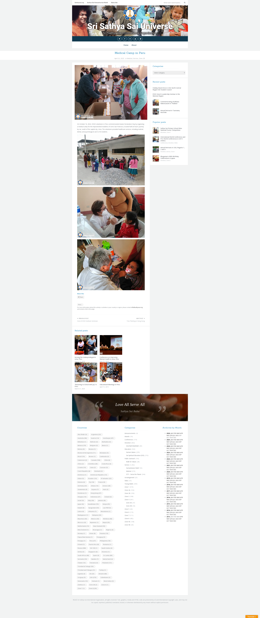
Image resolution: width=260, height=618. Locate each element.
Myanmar (94, 522)
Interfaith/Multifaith (132, 446)
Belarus (82, 445)
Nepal (106, 522)
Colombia (93, 464)
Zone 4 (127, 500)
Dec (174, 444)
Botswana (104, 453)
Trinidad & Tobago (85, 566)
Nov (171, 444)
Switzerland (108, 559)
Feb (174, 433)
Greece (106, 486)
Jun (171, 435)
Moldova (107, 519)
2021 (168, 465)
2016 (168, 497)
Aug (177, 435)
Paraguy (81, 541)
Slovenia (106, 552)
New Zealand (99, 526)
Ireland (108, 497)
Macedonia (105, 511)
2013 (168, 517)
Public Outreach (130, 459)
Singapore (93, 552)
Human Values (131, 452)
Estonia (81, 482)
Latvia (81, 511)
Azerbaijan (108, 438)
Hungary (82, 497)
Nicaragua (97, 530)
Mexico (95, 519)
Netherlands (83, 526)
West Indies (109, 581)
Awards (127, 436)
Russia (82, 548)
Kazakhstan (93, 504)
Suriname (82, 559)
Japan (81, 504)
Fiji (91, 482)
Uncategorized (129, 477)
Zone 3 (127, 496)
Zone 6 (104, 585)
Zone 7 (81, 588)
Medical (129, 58)
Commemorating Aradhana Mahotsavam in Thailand (169, 102)
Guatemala (82, 489)
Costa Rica (106, 464)
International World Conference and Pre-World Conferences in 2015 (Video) (172, 139)
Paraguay (101, 537)
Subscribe (114, 2)
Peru (79, 304)
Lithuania (92, 511)
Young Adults (129, 484)
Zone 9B (127, 525)
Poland (81, 544)
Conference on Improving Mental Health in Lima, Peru (109, 358)
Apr (181, 433)
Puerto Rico (94, 544)
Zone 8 (93, 588)
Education (163, 132)
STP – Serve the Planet (133, 474)
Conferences (164, 143)
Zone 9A (127, 522)
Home (126, 45)
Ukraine (103, 574)
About (134, 45)
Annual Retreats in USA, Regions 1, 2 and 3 (172, 148)
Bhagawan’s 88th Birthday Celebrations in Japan (169, 157)
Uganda (81, 574)
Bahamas (82, 442)
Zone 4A (129, 503)
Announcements (130, 433)
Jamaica (102, 500)
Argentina (96, 434)
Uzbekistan (105, 577)
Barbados (106, 442)
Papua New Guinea (85, 537)
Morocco (82, 522)
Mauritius (82, 519)
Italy (91, 500)
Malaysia (96, 515)
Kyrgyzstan (94, 508)
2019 (168, 478)
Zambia (81, 585)
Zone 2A (127, 490)
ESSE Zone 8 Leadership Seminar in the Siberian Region (166, 95)
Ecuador (92, 478)
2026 (168, 433)
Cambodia (104, 456)
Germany (82, 486)
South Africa (83, 555)
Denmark (98, 471)
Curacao (104, 467)
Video (176, 143)
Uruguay (82, 577)
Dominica (82, 475)
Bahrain (94, 442)
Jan (172, 433)
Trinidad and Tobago (86, 570)
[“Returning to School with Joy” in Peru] (90, 372)
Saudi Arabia (107, 548)
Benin (105, 445)
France (101, 482)
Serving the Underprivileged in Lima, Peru (85, 358)
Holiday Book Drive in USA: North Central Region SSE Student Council (167, 89)
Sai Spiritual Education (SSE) (135, 455)
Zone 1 (169, 132)
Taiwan (81, 563)
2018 (168, 485)
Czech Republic (84, 471)
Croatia (82, 467)
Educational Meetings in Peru (110, 384)
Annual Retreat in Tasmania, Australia (170, 111)
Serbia (81, 552)
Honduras (82, 493)
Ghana (94, 486)
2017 (168, 491)
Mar (178, 433)
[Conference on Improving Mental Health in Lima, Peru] (115, 345)
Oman (92, 533)
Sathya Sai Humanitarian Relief (97, 2)
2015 (168, 504)
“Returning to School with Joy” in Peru (86, 385)
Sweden (95, 559)
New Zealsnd (83, 530)
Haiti (105, 489)
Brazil (81, 456)
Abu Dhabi (82, 434)
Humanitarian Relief (132, 468)
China (81, 464)
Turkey (102, 570)
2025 (168, 440)
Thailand (107, 563)
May (168, 435)
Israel (81, 500)
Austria (95, 438)
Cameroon (82, 460)
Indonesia (95, 497)
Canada (95, 460)
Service (135, 58)
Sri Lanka (107, 555)
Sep (180, 442)
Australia (82, 438)
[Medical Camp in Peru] (111, 92)
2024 (168, 446)
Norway (81, 533)
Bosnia (92, 449)
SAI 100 (93, 548)
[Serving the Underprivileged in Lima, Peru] (90, 345)
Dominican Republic (99, 475)
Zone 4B (129, 506)
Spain (96, 555)
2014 (168, 510)
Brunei (92, 456)
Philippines (105, 541)
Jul (174, 435)
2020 (168, 472)
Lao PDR (107, 508)
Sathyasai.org (79, 2)
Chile (107, 460)
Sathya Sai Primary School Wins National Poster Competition (171, 129)
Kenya (106, 504)
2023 (168, 452)
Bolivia (81, 449)
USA (93, 577)
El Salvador (106, 478)
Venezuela (83, 581)
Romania (107, 544)
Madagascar (83, 515)
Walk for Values (131, 462)
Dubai (81, 478)
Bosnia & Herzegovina (87, 453)
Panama (104, 533)
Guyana (95, 489)
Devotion (171, 143)
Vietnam (95, 581)
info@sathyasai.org (137, 307)
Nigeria (109, 530)
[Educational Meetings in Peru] (115, 372)
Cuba (93, 467)
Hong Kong (96, 493)
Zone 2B (142, 58)
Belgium (94, 445)
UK (91, 574)
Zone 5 (168, 160)
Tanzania (94, 563)
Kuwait (81, 508)
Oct (168, 444)
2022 (168, 459)
